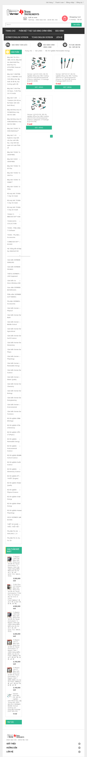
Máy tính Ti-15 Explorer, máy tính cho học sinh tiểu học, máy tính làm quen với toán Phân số (13, 141)
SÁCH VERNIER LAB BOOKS (14, 518)
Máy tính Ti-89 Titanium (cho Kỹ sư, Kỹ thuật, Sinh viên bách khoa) (14, 101)
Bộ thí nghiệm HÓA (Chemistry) (13, 426)
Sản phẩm (38, 51)
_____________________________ (14, 256)
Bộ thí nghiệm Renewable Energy (13, 440)
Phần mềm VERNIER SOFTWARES (14, 295)
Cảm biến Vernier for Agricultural (14, 330)
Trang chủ (28, 51)
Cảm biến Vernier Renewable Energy (13, 364)
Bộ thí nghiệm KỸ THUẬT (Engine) (13, 477)
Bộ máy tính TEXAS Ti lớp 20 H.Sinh (13, 208)
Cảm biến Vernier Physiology (13, 357)
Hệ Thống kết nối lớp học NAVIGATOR (14, 250)
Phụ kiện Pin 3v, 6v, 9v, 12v (13, 539)
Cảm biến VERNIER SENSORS (13, 261)
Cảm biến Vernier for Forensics (14, 413)
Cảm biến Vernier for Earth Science (14, 337)
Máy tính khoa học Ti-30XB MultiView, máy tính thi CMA (14, 121)
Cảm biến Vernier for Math (14, 316)
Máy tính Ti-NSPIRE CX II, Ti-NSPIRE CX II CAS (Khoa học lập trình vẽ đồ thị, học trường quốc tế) (14, 79)
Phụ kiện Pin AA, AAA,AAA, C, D (12, 532)
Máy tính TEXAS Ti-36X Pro (13, 174)
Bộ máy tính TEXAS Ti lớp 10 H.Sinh (13, 195)
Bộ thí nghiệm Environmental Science (12, 448)
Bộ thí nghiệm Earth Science (14, 463)
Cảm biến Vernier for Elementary (14, 344)
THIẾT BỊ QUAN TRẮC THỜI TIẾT (13, 525)
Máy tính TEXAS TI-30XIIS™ (13, 181)
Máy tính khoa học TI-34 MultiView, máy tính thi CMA (14, 112)
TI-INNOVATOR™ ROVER (13, 243)
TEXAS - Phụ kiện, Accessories (13, 236)
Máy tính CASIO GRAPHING (12, 160)
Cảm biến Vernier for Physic (14, 351)
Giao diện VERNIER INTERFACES (13, 289)
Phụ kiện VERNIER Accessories (13, 302)
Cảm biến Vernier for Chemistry (14, 385)
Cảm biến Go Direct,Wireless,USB (14, 282)
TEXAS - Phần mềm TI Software (13, 229)
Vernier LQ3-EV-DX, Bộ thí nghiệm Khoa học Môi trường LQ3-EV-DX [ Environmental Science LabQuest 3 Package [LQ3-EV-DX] (38, 118)
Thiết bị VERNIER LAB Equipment (13, 275)
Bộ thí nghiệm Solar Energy (14, 498)
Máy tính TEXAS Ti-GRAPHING (13, 153)
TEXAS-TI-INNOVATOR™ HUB (13, 215)
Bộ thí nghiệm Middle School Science (14, 456)
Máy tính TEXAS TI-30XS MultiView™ (13, 130)
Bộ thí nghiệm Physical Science (12, 491)
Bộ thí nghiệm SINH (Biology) (13, 419)
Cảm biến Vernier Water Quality (13, 378)
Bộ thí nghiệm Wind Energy (13, 505)
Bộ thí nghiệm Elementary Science (13, 470)
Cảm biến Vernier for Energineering (14, 399)
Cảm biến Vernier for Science (14, 371)
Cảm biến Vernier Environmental (13, 406)
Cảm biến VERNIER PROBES (13, 268)
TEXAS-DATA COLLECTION (11, 222)
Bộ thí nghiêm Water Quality (14, 484)
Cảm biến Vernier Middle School (13, 323)
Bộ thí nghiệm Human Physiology (14, 511)
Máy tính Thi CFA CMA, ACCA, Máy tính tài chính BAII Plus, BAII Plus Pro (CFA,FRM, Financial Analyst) (14, 63)
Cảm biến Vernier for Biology (14, 392)
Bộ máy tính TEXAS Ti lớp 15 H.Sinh (13, 201)
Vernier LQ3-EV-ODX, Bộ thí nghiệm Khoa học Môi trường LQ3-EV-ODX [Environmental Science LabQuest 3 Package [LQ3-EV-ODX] (38, 77)
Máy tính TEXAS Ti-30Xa (13, 188)
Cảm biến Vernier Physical (13, 309)
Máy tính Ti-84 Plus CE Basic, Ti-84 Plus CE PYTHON (14, 91)
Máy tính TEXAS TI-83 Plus (13, 167)
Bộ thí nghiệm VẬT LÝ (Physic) (13, 433)
